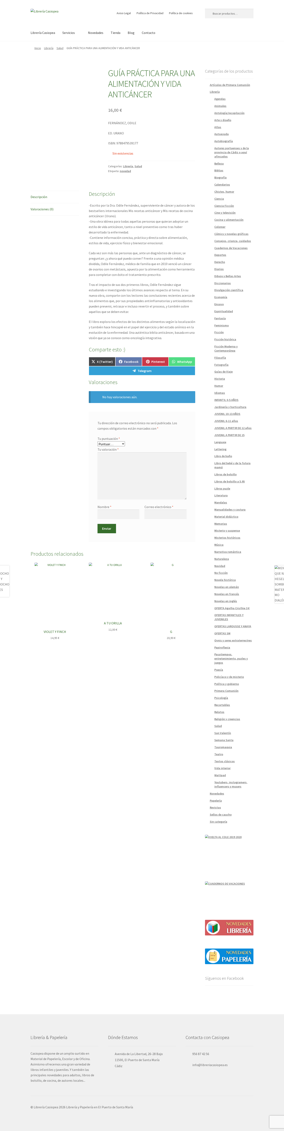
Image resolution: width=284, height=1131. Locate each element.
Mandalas (220, 502)
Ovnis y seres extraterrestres (233, 640)
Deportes (220, 255)
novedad (125, 171)
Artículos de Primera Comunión (230, 85)
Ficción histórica (225, 339)
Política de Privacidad (150, 13)
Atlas (217, 127)
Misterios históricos (227, 537)
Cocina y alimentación (228, 220)
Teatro (218, 754)
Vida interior (222, 768)
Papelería (216, 800)
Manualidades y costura (230, 509)
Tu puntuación (109, 439)
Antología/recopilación (229, 113)
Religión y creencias (227, 719)
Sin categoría (218, 821)
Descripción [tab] (39, 197)
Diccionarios (222, 283)
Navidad (219, 566)
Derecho (219, 262)
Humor (218, 386)
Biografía (220, 177)
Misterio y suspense (227, 530)
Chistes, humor (224, 191)
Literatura (221, 495)
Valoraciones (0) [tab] (42, 209)
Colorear (219, 227)
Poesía (218, 670)
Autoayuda (221, 134)
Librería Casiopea (43, 33)
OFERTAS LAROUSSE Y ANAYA (232, 626)
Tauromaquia (223, 747)
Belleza (219, 163)
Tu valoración (108, 449)
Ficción (219, 332)
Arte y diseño (222, 120)
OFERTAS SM (222, 633)
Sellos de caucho (221, 814)
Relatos (219, 712)
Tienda (115, 33)
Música (218, 545)
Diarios (219, 269)
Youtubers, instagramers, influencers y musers (230, 784)
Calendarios (222, 184)
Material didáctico (226, 516)
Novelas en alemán (226, 587)
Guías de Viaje (223, 371)
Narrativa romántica (227, 552)
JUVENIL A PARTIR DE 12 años (233, 428)
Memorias (220, 524)
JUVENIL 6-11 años (226, 421)
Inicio (38, 48)
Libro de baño (223, 456)
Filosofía (220, 358)
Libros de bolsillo (225, 474)
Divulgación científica (228, 290)
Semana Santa (223, 740)
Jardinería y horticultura (230, 407)
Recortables (222, 705)
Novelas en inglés (225, 601)
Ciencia (219, 199)
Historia (219, 379)
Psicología (221, 698)
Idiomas (219, 393)
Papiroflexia (222, 647)
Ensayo (219, 304)
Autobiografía (223, 141)
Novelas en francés (226, 594)
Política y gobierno (226, 684)
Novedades (95, 33)
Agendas (220, 99)
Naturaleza (221, 559)
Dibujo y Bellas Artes (227, 276)
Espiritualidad (223, 311)
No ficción (221, 573)
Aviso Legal (124, 13)
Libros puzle (222, 488)
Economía (220, 297)
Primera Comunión (226, 691)
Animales (220, 106)
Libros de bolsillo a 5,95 (229, 481)
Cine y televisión (225, 213)
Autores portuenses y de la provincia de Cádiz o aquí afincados (231, 152)
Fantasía (220, 318)
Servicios (68, 33)
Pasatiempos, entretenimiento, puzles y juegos (231, 658)
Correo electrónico (158, 507)
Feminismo (221, 325)
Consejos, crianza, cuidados (232, 241)
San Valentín (222, 733)
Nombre (104, 507)
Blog (131, 33)
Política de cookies (181, 13)
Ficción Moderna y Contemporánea (226, 348)
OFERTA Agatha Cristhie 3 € (231, 608)
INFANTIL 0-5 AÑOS (226, 400)
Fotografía (221, 365)
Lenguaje (220, 442)
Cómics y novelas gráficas (231, 234)
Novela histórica (225, 580)
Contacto (148, 33)
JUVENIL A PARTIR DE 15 (229, 435)
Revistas (215, 807)
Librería (48, 48)
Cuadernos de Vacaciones (231, 248)
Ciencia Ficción (224, 206)
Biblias (218, 170)
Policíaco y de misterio (229, 677)
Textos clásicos (224, 761)
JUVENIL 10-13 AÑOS (227, 414)
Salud (60, 48)
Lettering (220, 449)
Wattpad (220, 775)
